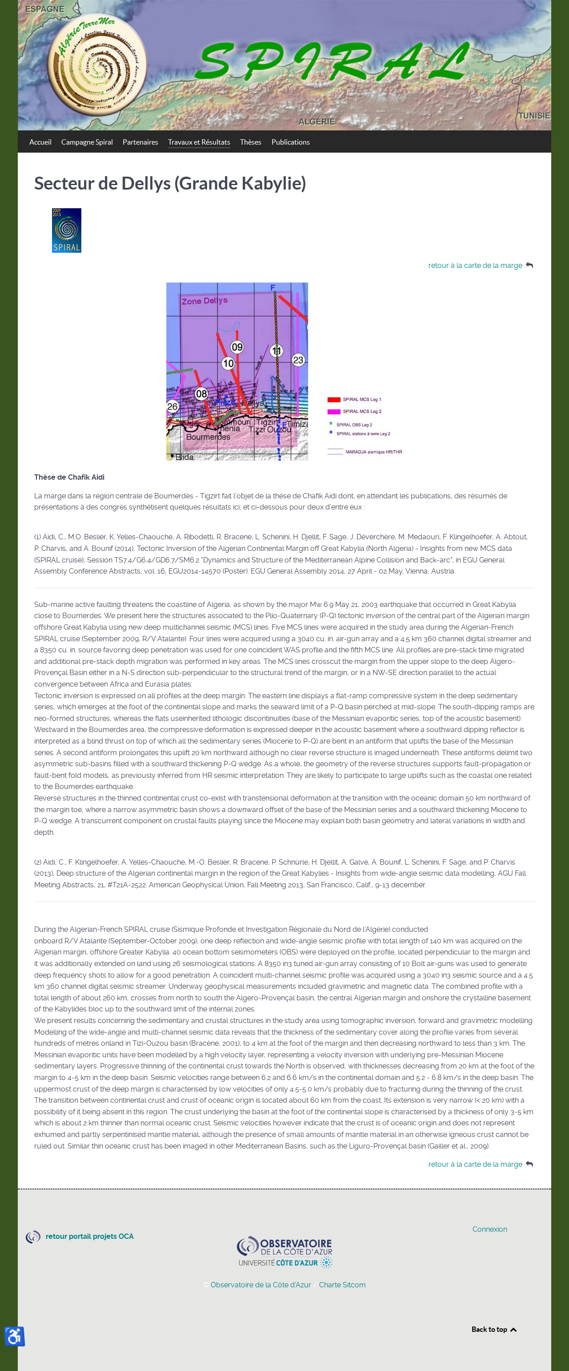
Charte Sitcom (342, 1285)
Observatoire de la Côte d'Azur (262, 1285)
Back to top (490, 1329)
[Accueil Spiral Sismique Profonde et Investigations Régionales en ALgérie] (284, 65)
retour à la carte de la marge (475, 265)
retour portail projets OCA (90, 1236)
